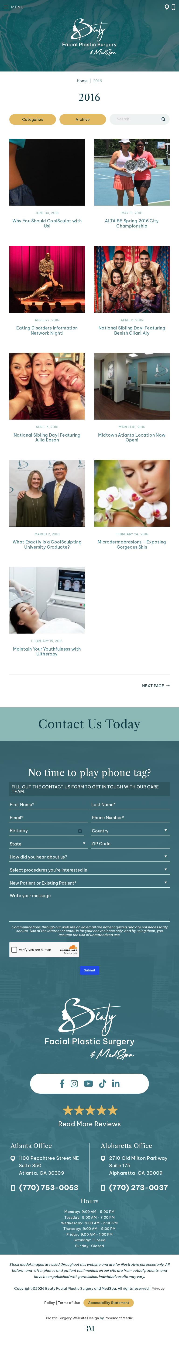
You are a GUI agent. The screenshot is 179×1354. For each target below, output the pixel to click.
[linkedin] (116, 1083)
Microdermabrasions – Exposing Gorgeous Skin (132, 544)
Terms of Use (69, 1302)
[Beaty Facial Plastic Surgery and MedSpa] (89, 1029)
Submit (89, 970)
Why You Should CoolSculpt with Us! (47, 223)
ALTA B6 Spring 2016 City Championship (132, 223)
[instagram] (74, 1083)
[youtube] (88, 1083)
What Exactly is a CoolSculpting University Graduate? (47, 544)
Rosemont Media (119, 1318)
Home (82, 80)
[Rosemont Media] (89, 1329)
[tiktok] (103, 1083)
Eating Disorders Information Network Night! (47, 330)
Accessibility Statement (108, 1302)
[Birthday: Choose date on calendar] (80, 830)
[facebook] (62, 1083)
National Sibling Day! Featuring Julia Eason (47, 437)
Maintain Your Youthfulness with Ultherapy (47, 651)
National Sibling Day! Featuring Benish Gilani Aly (132, 330)
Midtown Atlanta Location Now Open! (131, 437)
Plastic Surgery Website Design (72, 1318)
